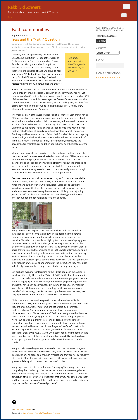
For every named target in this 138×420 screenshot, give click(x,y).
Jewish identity (18, 50)
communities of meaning (33, 47)
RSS (10, 16)
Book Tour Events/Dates (108, 77)
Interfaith (80, 47)
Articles (28, 44)
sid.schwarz (17, 44)
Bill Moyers (62, 44)
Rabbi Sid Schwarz (22, 409)
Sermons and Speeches (43, 44)
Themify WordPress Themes (47, 413)
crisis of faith (51, 47)
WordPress (28, 413)
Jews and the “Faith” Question (36, 39)
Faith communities (66, 47)
